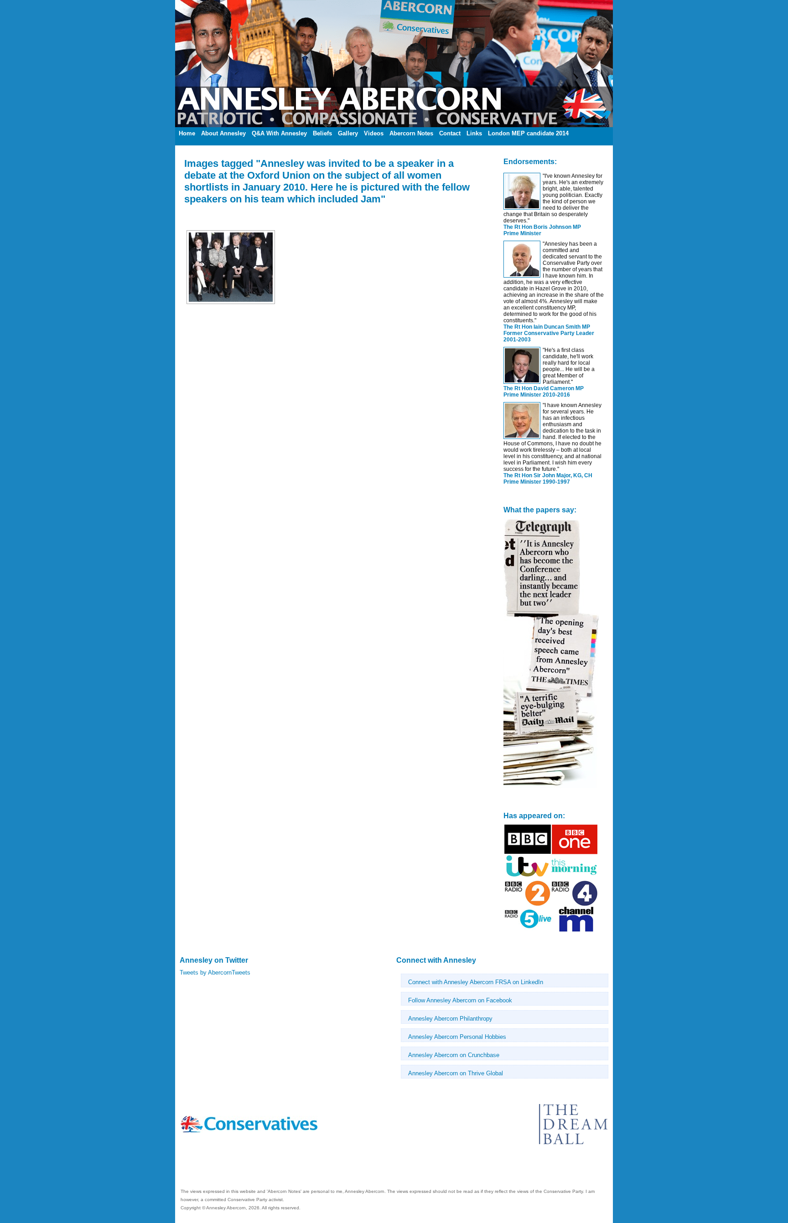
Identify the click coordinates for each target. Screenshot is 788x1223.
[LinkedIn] (183, 1168)
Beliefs (322, 133)
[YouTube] (187, 1168)
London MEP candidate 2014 (528, 133)
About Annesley (223, 133)
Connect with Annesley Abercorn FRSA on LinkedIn (475, 982)
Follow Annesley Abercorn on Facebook (460, 1000)
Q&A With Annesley (279, 133)
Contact (450, 133)
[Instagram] (191, 1168)
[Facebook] (181, 1168)
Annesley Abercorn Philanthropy (450, 1018)
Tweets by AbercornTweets (215, 972)
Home (187, 133)
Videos (374, 133)
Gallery (348, 133)
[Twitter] (185, 1168)
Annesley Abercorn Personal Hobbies (457, 1036)
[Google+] (189, 1168)
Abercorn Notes (411, 133)
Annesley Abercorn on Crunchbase (453, 1055)
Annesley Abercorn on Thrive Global (455, 1073)
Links (474, 133)
